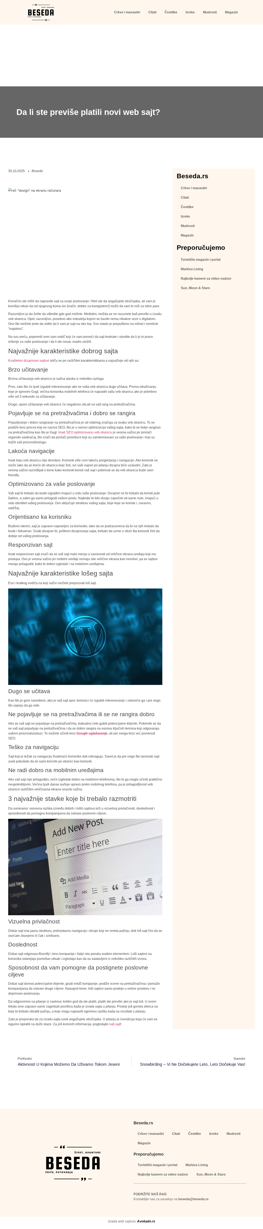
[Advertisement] (131, 55)
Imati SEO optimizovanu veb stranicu (85, 432)
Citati (152, 12)
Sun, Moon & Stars (195, 288)
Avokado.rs (146, 1221)
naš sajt (114, 1024)
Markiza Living (192, 269)
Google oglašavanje (91, 733)
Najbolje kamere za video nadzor (206, 278)
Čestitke (171, 12)
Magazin (231, 12)
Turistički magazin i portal (200, 259)
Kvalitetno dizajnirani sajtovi (28, 360)
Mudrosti (210, 12)
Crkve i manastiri (127, 12)
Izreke (190, 12)
